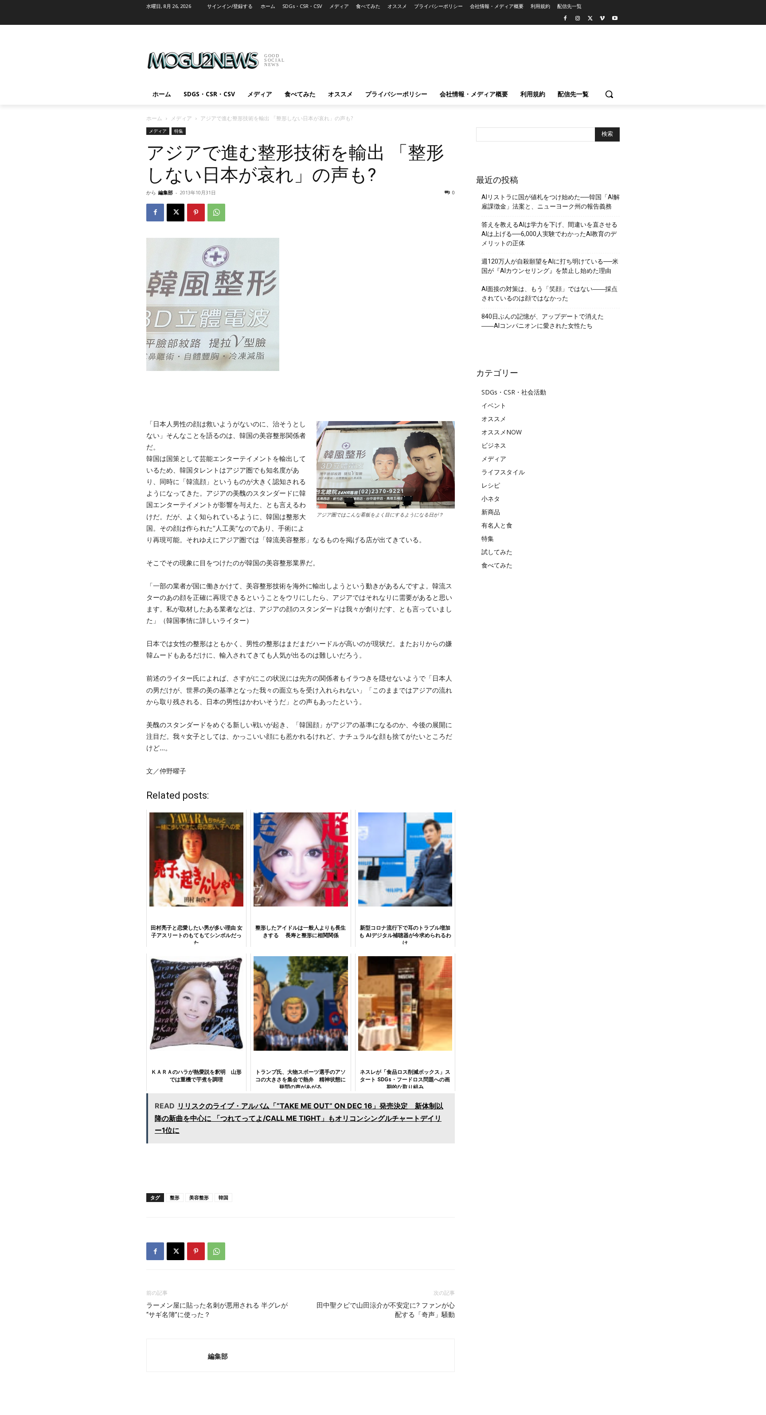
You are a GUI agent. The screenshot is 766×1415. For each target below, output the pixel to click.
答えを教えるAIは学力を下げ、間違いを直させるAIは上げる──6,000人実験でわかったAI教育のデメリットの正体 (549, 234)
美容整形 (199, 1197)
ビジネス (493, 445)
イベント (493, 405)
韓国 (223, 1197)
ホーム (154, 118)
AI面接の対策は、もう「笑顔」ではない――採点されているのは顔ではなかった (549, 293)
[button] (609, 94)
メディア (181, 118)
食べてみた (496, 565)
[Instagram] (578, 19)
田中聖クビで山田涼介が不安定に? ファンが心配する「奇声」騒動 (386, 1310)
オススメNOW (501, 432)
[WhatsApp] (216, 212)
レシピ (490, 485)
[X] (590, 19)
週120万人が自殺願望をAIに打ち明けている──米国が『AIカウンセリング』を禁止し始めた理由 (549, 266)
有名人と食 (496, 525)
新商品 (490, 512)
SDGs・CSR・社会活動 (513, 392)
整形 (175, 1197)
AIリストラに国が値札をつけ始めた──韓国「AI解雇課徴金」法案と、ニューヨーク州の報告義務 (550, 201)
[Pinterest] (196, 212)
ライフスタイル (503, 472)
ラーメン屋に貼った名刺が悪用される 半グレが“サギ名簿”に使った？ (217, 1310)
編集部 (165, 192)
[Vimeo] (602, 19)
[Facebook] (565, 19)
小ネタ (490, 498)
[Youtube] (615, 19)
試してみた (496, 552)
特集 (178, 131)
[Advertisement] (449, 57)
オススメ (493, 418)
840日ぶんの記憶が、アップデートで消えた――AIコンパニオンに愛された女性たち (542, 321)
